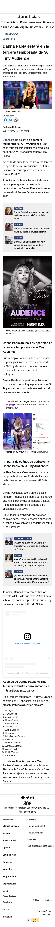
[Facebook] (5, 120)
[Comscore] (27, 811)
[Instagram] (32, 797)
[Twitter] (10, 120)
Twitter (6, 909)
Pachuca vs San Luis (36, 27)
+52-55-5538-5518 (36, 826)
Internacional (35, 22)
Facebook (7, 902)
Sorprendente (9, 876)
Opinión (47, 22)
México (23, 22)
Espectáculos (9, 884)
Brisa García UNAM (12, 27)
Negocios (7, 869)
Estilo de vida (9, 855)
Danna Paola (9, 39)
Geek (5, 891)
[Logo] (27, 17)
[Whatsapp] (16, 120)
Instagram (7, 917)
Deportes (7, 862)
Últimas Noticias (10, 22)
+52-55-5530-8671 (36, 833)
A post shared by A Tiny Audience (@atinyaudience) (27, 673)
